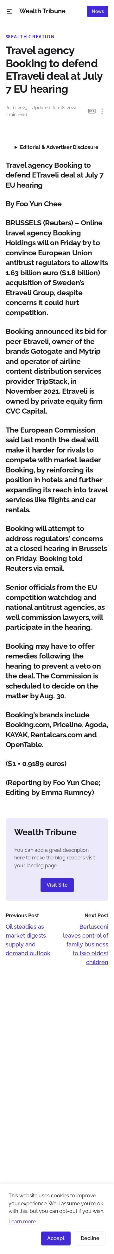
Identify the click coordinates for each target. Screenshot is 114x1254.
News (98, 11)
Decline (90, 1238)
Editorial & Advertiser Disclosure (59, 147)
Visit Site (57, 885)
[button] (9, 11)
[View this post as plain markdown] (92, 111)
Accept (56, 1238)
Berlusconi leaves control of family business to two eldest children (85, 944)
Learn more (22, 1222)
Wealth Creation (30, 36)
